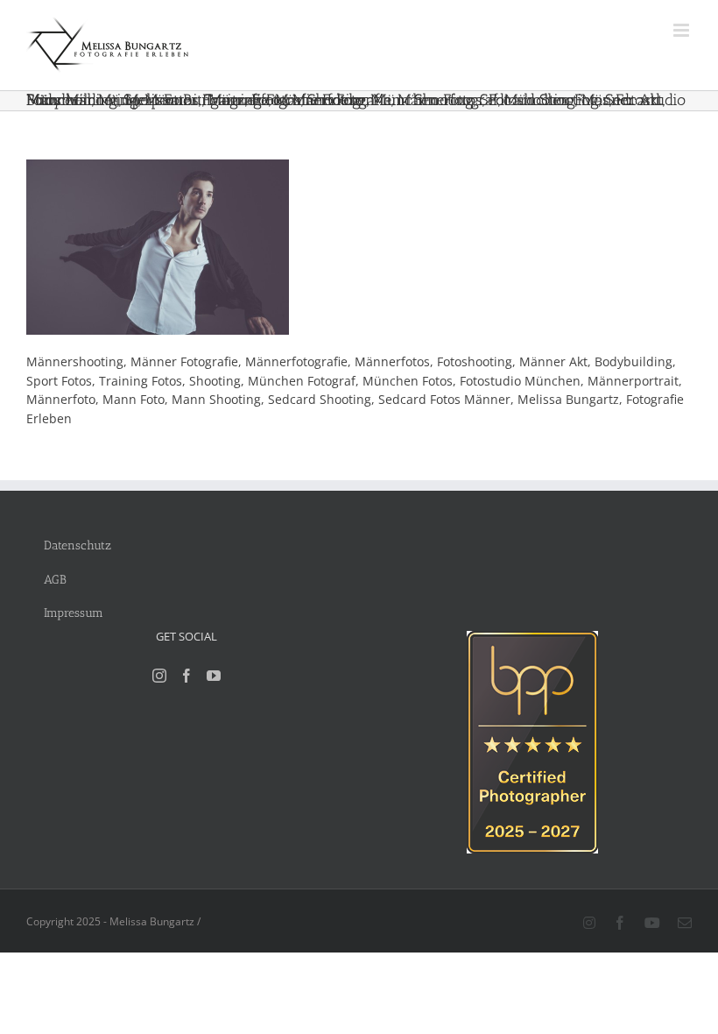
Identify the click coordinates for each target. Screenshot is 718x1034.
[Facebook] (187, 676)
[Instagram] (159, 676)
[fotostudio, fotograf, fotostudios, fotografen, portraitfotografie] (532, 640)
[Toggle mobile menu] (682, 30)
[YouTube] (214, 676)
